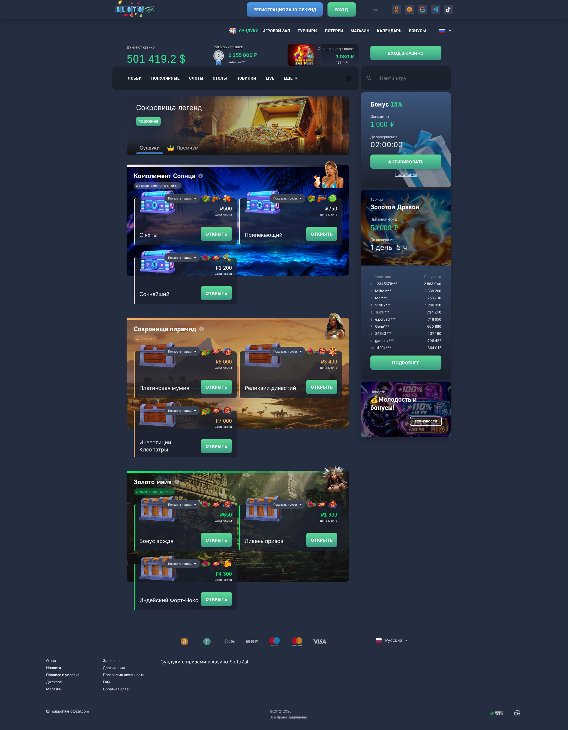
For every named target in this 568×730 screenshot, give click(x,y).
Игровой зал (276, 30)
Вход (341, 9)
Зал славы (112, 660)
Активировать (405, 161)
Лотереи (334, 30)
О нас (51, 660)
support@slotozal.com (70, 711)
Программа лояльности (123, 675)
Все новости (426, 421)
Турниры (307, 30)
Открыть (216, 234)
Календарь (389, 30)
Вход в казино (406, 53)
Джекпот (54, 682)
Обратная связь (116, 689)
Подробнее (148, 121)
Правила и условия (63, 675)
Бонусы (417, 30)
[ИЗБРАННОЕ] (349, 78)
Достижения (114, 667)
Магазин (360, 30)
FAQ (106, 682)
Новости (53, 667)
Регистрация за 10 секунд (285, 9)
